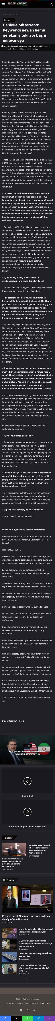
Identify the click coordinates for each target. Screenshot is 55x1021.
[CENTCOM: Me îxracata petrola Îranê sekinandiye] (9, 957)
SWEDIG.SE (45, 1003)
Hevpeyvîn (16, 14)
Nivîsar (27, 746)
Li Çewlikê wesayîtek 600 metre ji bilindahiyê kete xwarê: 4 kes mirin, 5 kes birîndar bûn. (35, 943)
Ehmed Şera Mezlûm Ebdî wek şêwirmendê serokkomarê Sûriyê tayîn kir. (34, 968)
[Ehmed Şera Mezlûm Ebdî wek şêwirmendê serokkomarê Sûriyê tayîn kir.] (9, 969)
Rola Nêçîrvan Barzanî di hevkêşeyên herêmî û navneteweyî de (27, 752)
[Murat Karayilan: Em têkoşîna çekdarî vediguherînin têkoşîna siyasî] (9, 933)
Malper (7, 14)
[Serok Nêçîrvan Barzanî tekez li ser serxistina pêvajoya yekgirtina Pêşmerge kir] (14, 849)
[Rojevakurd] (17, 4)
